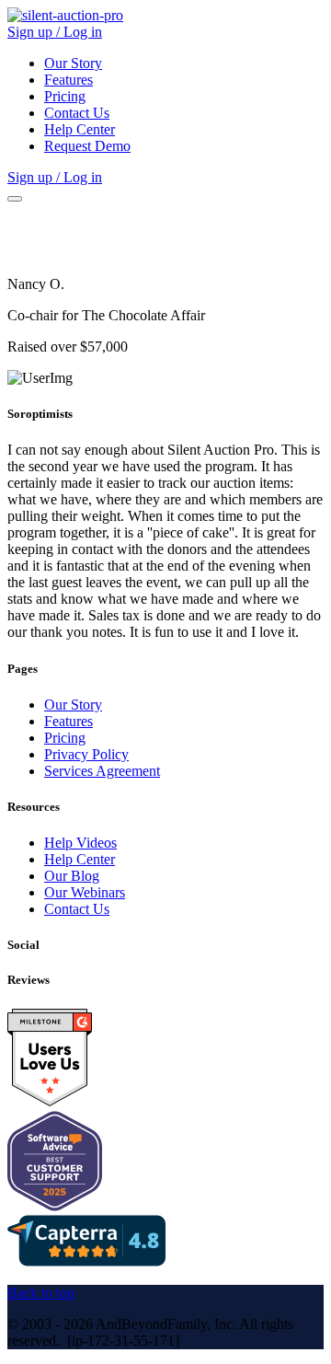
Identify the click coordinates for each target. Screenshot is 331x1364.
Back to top (40, 1292)
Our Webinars (84, 892)
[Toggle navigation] (14, 199)
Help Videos (80, 842)
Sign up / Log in (54, 32)
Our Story (73, 63)
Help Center (79, 129)
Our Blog (71, 876)
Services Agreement (102, 771)
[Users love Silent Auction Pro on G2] (49, 1102)
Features (68, 79)
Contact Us (76, 113)
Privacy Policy (86, 754)
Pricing (65, 96)
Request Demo (87, 146)
